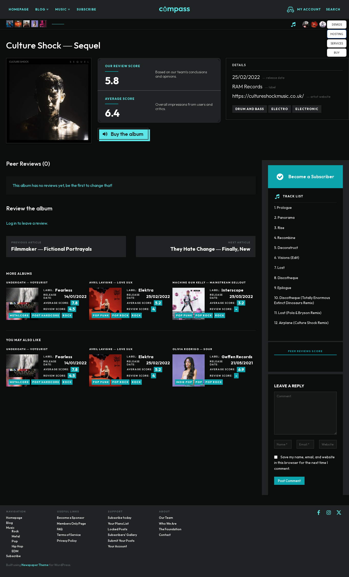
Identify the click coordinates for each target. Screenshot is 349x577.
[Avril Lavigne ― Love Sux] (314, 24)
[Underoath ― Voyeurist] (306, 24)
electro (279, 109)
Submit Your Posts (121, 541)
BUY (337, 52)
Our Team (166, 518)
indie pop (184, 382)
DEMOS (337, 24)
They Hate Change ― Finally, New (210, 249)
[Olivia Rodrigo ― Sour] (34, 23)
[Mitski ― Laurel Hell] (9, 23)
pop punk (101, 315)
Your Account (117, 546)
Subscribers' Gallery (122, 535)
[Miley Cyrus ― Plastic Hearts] (43, 23)
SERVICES (337, 43)
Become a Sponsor (70, 518)
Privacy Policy (67, 541)
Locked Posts (117, 529)
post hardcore (45, 315)
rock (67, 315)
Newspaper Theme (35, 565)
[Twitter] (339, 513)
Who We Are (168, 523)
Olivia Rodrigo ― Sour (192, 349)
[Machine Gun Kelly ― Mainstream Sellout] (322, 24)
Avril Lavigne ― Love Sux (111, 282)
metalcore (19, 315)
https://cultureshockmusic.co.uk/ (268, 96)
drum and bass (249, 109)
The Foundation (170, 529)
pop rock (120, 315)
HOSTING (336, 34)
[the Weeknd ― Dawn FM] (18, 23)
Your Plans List (118, 523)
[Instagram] (329, 513)
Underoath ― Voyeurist (27, 282)
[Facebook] (318, 513)
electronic (306, 109)
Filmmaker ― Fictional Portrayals (51, 249)
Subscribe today (119, 518)
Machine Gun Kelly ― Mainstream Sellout (209, 282)
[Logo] (174, 9)
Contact (165, 535)
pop (198, 382)
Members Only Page (71, 523)
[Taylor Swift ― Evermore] (26, 23)
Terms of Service (69, 535)
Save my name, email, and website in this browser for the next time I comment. (304, 463)
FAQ (60, 529)
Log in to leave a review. (27, 223)
